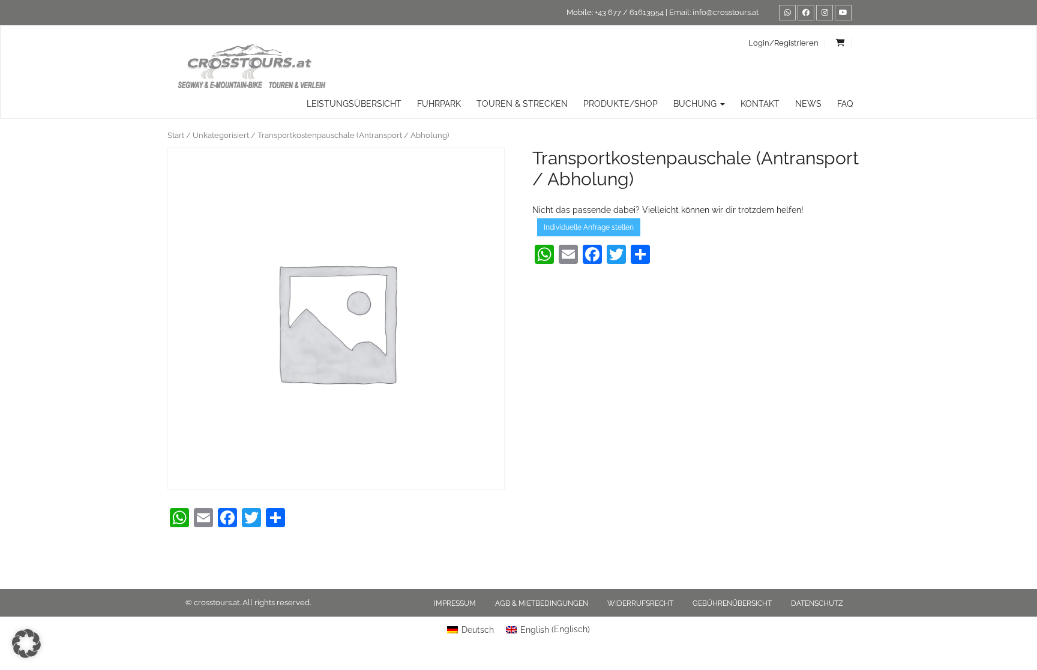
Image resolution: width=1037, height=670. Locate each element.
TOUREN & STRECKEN (522, 104)
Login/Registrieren (783, 42)
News (808, 104)
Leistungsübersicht (354, 104)
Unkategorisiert (221, 135)
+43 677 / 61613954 (629, 12)
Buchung (696, 104)
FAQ (845, 104)
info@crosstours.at (726, 12)
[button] (26, 643)
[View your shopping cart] (841, 42)
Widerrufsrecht (640, 603)
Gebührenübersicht (732, 603)
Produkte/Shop (620, 104)
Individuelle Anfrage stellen (589, 227)
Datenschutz (817, 603)
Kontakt (760, 104)
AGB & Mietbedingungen (541, 603)
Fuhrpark (439, 104)
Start (175, 135)
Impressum (455, 603)
